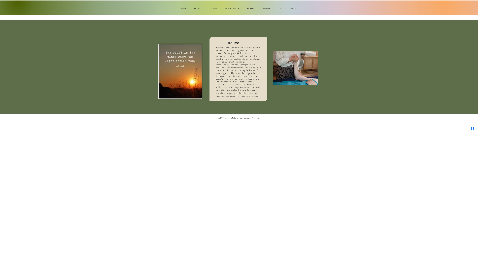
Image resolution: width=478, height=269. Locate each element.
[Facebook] (472, 128)
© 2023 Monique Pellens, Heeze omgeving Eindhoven (239, 118)
